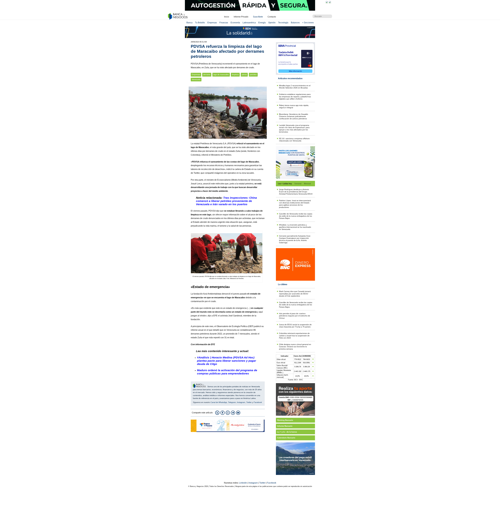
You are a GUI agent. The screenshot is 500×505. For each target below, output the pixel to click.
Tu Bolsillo (200, 22)
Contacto (272, 17)
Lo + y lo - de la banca (287, 432)
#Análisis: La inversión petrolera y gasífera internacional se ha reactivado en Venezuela (295, 227)
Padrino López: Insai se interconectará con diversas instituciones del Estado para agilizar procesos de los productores (295, 203)
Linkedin (243, 483)
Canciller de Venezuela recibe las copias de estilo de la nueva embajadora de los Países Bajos (295, 216)
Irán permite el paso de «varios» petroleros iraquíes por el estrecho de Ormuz (294, 315)
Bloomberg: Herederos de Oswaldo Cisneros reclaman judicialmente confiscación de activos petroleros (293, 116)
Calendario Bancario (286, 438)
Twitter (197, 173)
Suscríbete (258, 17)
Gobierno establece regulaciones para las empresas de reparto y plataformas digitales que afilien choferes (295, 96)
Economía (235, 22)
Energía (262, 22)
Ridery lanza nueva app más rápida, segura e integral (294, 106)
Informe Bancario (284, 426)
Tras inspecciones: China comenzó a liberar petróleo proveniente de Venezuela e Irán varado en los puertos (226, 201)
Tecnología (283, 22)
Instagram (241, 402)
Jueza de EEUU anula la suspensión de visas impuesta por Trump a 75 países (295, 326)
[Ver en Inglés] (327, 2)
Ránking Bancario (285, 420)
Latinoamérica (249, 22)
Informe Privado (241, 17)
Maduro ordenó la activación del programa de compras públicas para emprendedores (227, 372)
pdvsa (244, 75)
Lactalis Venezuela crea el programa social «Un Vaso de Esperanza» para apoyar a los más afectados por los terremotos (294, 128)
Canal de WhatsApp (219, 402)
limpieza (235, 75)
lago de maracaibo (221, 75)
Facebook (258, 402)
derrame (206, 75)
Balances (295, 22)
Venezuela (196, 79)
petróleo (253, 75)
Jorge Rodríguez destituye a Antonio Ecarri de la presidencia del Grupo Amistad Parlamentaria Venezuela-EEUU (295, 191)
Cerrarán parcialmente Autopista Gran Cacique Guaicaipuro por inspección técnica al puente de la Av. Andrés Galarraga (294, 239)
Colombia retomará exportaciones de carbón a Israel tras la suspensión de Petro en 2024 (294, 335)
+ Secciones (308, 22)
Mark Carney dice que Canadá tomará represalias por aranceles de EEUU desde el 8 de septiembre (295, 293)
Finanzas (223, 22)
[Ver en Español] (330, 2)
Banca (189, 22)
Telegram (232, 402)
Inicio (226, 17)
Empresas (212, 22)
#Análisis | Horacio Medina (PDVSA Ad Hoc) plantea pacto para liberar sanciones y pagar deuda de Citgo (226, 360)
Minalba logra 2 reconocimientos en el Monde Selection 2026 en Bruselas (294, 86)
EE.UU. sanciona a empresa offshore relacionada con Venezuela (294, 139)
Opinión (272, 22)
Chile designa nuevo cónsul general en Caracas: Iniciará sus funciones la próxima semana (295, 346)
